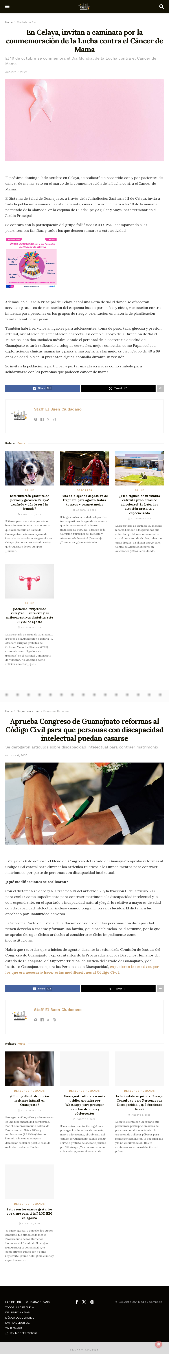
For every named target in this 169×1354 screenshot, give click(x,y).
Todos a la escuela (19, 1307)
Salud (29, 490)
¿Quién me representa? (21, 1333)
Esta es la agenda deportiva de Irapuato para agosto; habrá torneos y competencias (84, 500)
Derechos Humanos (56, 711)
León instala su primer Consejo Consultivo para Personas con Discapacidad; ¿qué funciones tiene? (139, 1102)
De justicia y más (28, 711)
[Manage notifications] (158, 1344)
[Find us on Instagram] (92, 1302)
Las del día (13, 1302)
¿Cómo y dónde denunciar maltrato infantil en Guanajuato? (30, 1100)
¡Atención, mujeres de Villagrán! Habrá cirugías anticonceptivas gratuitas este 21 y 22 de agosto (29, 615)
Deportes (84, 490)
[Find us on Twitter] (84, 1302)
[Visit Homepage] (84, 6)
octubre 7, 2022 (16, 72)
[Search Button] (161, 6)
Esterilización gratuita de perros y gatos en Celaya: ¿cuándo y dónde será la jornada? (29, 502)
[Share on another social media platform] (160, 388)
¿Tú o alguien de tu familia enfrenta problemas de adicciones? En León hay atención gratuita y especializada (139, 504)
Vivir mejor (13, 1327)
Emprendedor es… (18, 1322)
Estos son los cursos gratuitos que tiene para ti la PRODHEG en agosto (29, 1213)
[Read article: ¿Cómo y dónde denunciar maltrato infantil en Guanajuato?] (29, 1068)
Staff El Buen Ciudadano (58, 409)
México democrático (20, 1317)
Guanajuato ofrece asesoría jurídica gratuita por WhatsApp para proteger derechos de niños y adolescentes (84, 1104)
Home (9, 22)
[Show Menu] (7, 6)
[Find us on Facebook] (76, 1302)
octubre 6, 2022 (16, 755)
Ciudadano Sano (27, 22)
